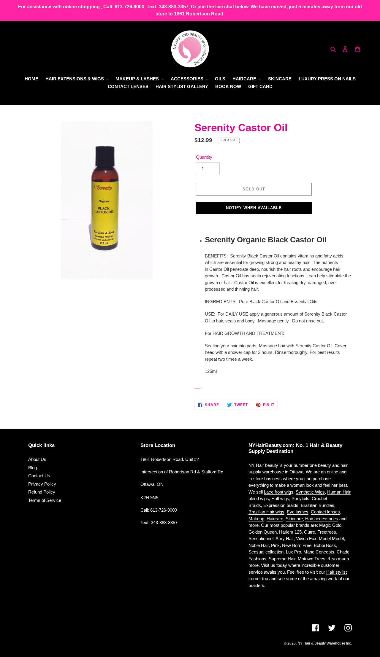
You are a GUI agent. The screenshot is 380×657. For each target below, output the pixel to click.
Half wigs (280, 498)
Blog (32, 467)
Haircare (275, 518)
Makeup (256, 518)
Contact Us (39, 475)
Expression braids (280, 505)
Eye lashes (297, 511)
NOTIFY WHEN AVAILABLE (254, 208)
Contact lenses (325, 511)
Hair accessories (321, 518)
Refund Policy (41, 491)
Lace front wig (277, 491)
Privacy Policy (42, 483)
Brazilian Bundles (317, 505)
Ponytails (300, 498)
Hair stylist (336, 572)
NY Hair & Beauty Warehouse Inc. (324, 643)
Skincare (294, 518)
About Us (37, 459)
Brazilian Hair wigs (266, 511)
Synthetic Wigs (310, 491)
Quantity (204, 157)
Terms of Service (44, 500)
